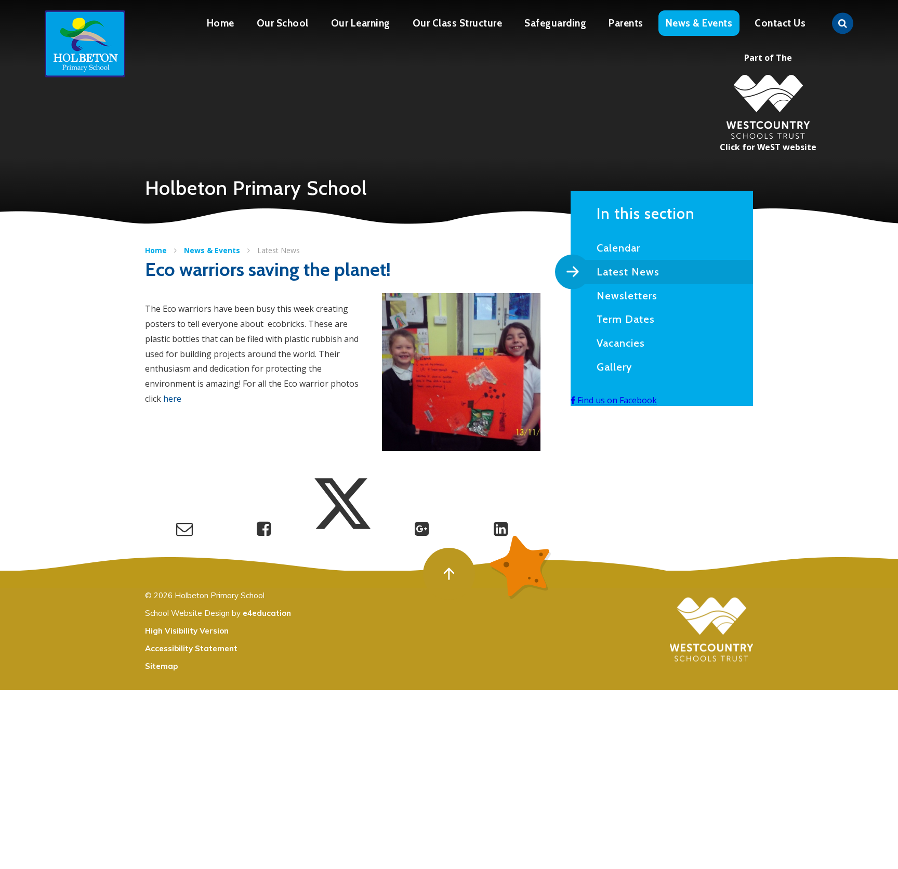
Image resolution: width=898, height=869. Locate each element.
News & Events (212, 250)
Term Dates (626, 319)
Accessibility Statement (191, 648)
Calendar (618, 248)
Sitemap (161, 666)
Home (156, 250)
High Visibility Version (187, 631)
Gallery (614, 367)
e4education (267, 613)
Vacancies (621, 343)
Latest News (278, 250)
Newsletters (627, 295)
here (172, 398)
